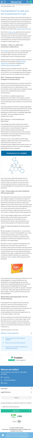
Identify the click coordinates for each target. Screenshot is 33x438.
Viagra (19, 29)
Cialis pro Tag (11, 32)
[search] (28, 2)
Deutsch (16, 397)
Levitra (23, 29)
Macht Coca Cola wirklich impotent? (15, 342)
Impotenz (8, 4)
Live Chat (6, 377)
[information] (5, 2)
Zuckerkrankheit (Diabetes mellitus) (11, 65)
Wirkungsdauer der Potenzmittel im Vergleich (15, 338)
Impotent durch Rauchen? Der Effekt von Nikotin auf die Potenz (16, 347)
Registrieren (16, 411)
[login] (30, 2)
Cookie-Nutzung (23, 436)
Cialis (13, 4)
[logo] (16, 1)
